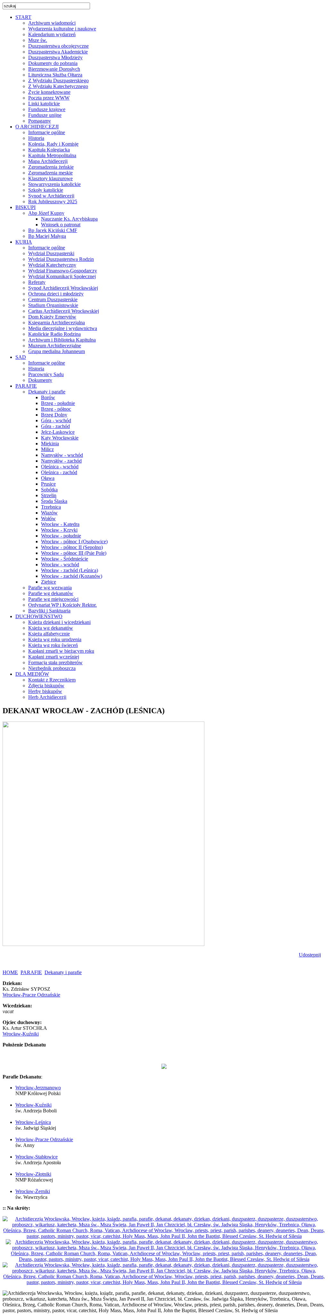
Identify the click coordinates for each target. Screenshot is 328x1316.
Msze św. (37, 40)
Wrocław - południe (61, 535)
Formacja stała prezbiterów (55, 662)
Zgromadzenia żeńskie (51, 167)
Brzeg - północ (56, 409)
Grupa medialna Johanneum (56, 351)
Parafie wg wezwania (50, 587)
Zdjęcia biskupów (46, 685)
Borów (48, 397)
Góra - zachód (55, 426)
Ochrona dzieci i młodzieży (56, 293)
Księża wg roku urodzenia (54, 639)
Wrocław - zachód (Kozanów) (71, 576)
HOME (10, 972)
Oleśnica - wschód (59, 466)
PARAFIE (31, 972)
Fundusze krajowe (46, 109)
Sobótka (49, 489)
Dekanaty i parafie (46, 391)
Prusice (48, 484)
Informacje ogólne (46, 132)
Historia (36, 138)
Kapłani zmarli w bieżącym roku (61, 651)
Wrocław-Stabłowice (36, 1156)
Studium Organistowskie (53, 305)
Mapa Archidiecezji (48, 161)
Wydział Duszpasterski (51, 253)
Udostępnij (310, 954)
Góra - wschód (56, 420)
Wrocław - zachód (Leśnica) (69, 570)
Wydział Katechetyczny (52, 265)
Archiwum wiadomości (52, 23)
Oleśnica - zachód (59, 472)
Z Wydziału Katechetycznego (58, 86)
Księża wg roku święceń (53, 645)
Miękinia (50, 443)
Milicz (47, 449)
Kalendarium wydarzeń (52, 34)
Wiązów (49, 512)
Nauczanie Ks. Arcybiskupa (69, 219)
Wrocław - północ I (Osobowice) (74, 541)
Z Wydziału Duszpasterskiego (58, 80)
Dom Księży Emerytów (52, 316)
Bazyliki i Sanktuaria (49, 610)
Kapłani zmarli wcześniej (53, 656)
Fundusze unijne (45, 115)
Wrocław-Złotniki (33, 1174)
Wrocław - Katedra (60, 524)
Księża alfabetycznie (49, 633)
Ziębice (48, 582)
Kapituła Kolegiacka (49, 149)
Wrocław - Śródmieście (64, 558)
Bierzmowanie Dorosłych (54, 69)
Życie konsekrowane (49, 92)
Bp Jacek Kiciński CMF (52, 230)
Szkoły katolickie (45, 190)
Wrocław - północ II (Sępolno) (72, 547)
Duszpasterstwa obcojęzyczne (58, 46)
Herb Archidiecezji (47, 697)
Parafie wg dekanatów (50, 593)
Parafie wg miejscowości (53, 599)
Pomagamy (39, 121)
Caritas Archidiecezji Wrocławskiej (63, 311)
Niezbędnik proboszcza (52, 668)
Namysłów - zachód (61, 461)
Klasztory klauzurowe (50, 178)
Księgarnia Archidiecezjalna (56, 322)
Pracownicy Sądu (46, 374)
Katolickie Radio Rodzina (54, 334)
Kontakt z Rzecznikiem (52, 679)
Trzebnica (51, 507)
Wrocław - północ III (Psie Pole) (73, 553)
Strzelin (48, 495)
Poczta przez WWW (49, 98)
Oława (47, 478)
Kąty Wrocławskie (59, 437)
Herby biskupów (45, 691)
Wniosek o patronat (60, 224)
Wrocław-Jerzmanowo (38, 1087)
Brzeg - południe (58, 403)
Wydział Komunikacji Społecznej (62, 276)
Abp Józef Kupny (46, 213)
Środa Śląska (54, 501)
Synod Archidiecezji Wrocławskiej (63, 288)
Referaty (36, 282)
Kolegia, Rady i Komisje (53, 144)
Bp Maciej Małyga (47, 236)
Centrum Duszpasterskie (53, 299)
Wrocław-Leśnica (33, 1122)
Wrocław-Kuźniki (21, 1034)
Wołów (48, 518)
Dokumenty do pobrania (53, 63)
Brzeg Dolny (54, 414)
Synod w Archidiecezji (51, 195)
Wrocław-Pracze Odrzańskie (31, 994)
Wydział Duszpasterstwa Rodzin (61, 259)
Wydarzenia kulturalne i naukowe (62, 28)
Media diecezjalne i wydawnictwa (62, 328)
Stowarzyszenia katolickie (54, 184)
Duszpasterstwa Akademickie (58, 51)
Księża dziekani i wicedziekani (59, 622)
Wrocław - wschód (60, 564)
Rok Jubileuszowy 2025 (52, 201)
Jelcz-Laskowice (58, 432)
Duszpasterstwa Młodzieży (55, 57)
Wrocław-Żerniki (32, 1191)
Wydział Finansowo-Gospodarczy (62, 270)
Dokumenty (40, 380)
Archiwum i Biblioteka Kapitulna (62, 340)
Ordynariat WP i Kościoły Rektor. (62, 605)
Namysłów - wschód (62, 455)
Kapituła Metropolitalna (52, 155)
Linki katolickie (44, 103)
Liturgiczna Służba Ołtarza (55, 74)
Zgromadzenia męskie (50, 172)
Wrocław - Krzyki (59, 530)
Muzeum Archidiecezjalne (54, 345)
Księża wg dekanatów (50, 628)
